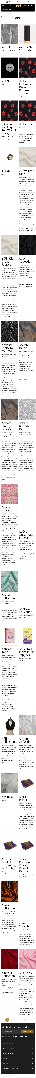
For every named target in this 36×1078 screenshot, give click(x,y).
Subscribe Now (27, 1031)
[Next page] (29, 1020)
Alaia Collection (26, 886)
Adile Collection (8, 740)
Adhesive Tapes (7, 650)
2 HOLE (6, 81)
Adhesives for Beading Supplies (26, 651)
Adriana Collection (25, 740)
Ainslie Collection (8, 906)
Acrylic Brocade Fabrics (24, 425)
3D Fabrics (25, 124)
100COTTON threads (26, 49)
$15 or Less (8, 47)
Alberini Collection (8, 974)
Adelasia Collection (26, 576)
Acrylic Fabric (6, 509)
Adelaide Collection (8, 596)
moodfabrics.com (17, 1075)
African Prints (23, 798)
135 (25, 1019)
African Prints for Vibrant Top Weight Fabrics (26, 865)
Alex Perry (25, 972)
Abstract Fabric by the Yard (7, 347)
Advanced (8, 796)
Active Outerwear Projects (26, 489)
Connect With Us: (7, 1036)
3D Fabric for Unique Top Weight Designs (9, 129)
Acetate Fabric (24, 346)
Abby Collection (25, 260)
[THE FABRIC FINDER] (6, 5)
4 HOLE (6, 170)
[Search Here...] (3, 10)
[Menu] (3, 5)
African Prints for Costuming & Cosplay (9, 863)
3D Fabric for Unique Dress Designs (25, 86)
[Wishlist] (9, 5)
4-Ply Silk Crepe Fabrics (7, 261)
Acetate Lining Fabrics (6, 425)
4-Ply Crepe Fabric (26, 172)
